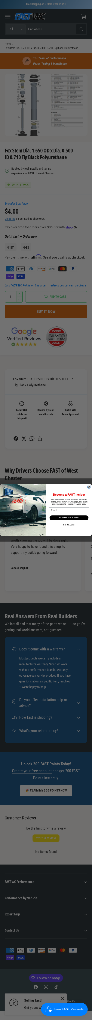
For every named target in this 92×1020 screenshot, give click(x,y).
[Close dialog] (89, 487)
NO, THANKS (68, 525)
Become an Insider (69, 518)
